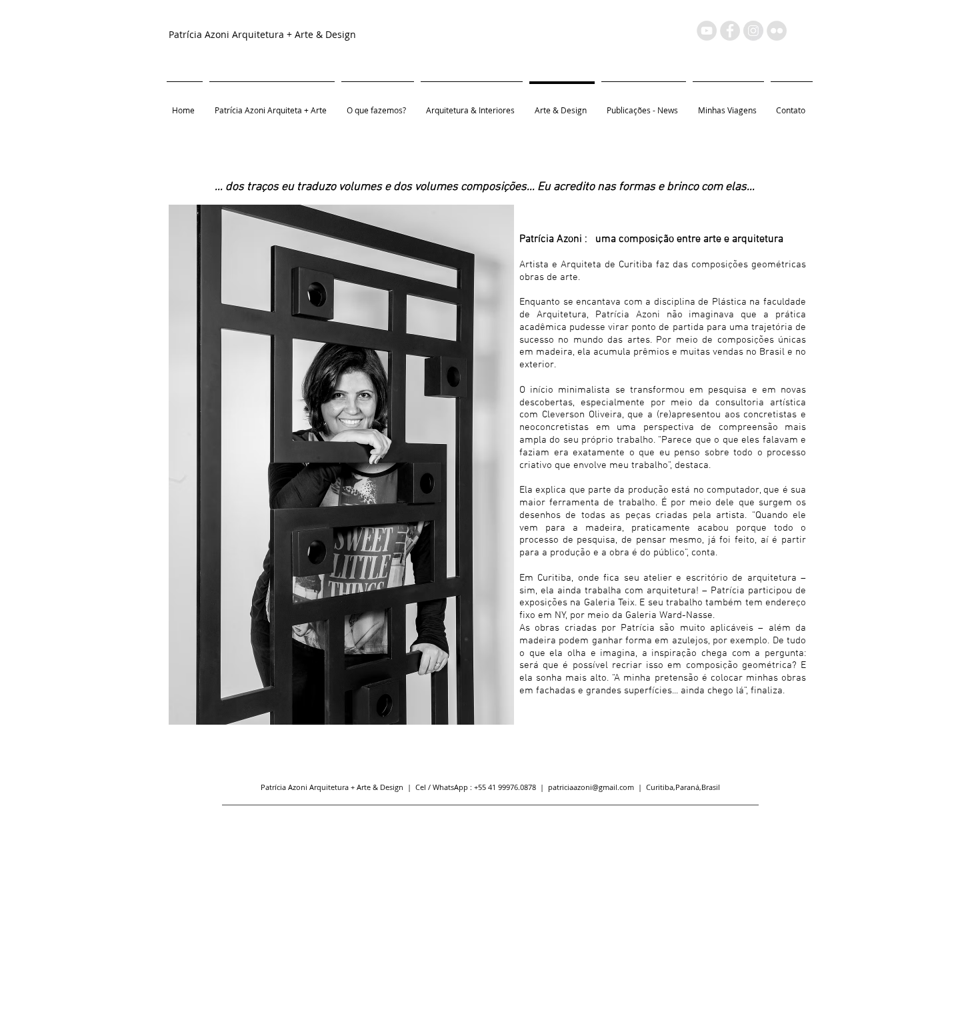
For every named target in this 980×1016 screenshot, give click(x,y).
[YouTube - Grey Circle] (707, 31)
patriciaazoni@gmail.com (591, 787)
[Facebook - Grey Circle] (730, 31)
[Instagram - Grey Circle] (753, 31)
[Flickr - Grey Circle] (777, 31)
